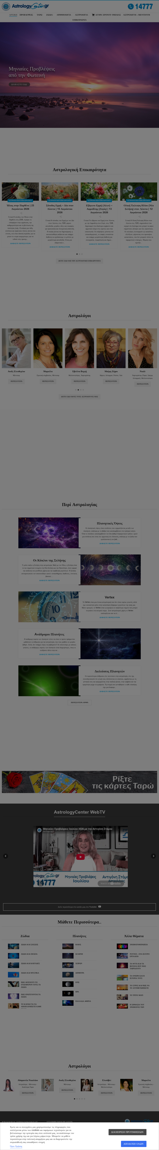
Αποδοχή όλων (133, 1144)
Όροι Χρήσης (16, 1146)
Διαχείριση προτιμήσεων (127, 1132)
